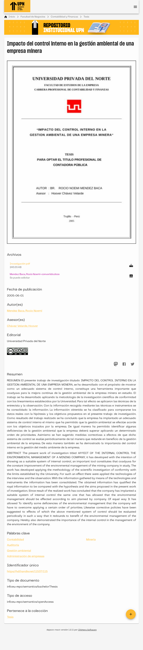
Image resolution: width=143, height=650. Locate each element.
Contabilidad (15, 539)
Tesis (86, 17)
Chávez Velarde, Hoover (22, 326)
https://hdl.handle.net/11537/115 (27, 571)
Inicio (12, 17)
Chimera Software (87, 630)
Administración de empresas (25, 556)
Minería (91, 539)
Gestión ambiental (19, 550)
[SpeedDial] (131, 614)
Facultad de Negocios (33, 17)
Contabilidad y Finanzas (64, 17)
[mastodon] (115, 364)
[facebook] (124, 364)
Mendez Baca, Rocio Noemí (24, 311)
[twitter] (132, 364)
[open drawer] (135, 6)
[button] (71, 276)
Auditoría (13, 545)
